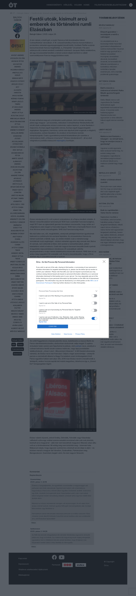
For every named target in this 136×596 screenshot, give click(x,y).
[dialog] (68, 298)
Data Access (68, 334)
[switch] (94, 295)
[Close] (105, 262)
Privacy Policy (80, 334)
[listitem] (68, 291)
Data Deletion (56, 334)
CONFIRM (53, 326)
